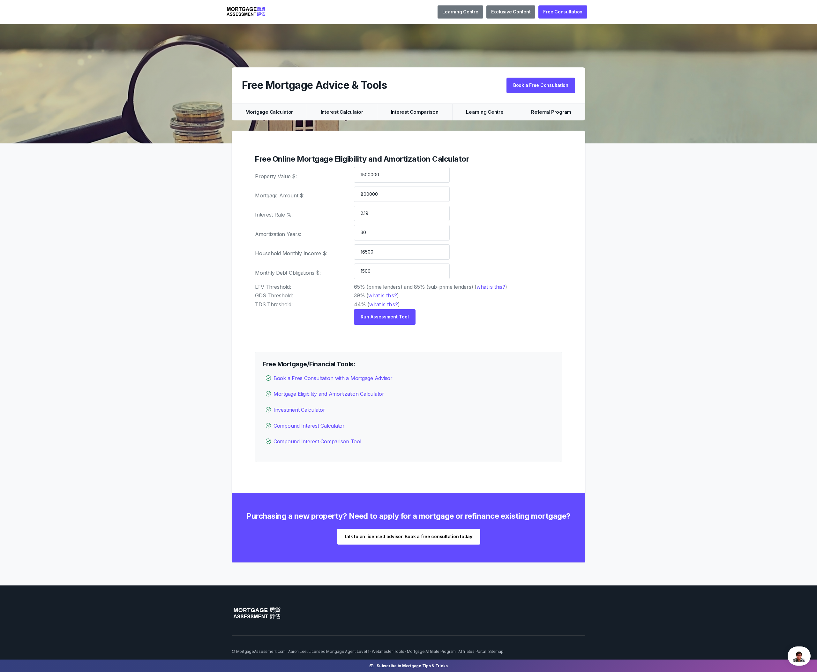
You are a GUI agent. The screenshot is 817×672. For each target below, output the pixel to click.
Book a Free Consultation (540, 85)
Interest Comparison (414, 112)
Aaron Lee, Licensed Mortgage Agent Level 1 (328, 651)
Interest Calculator (342, 112)
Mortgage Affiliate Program (431, 651)
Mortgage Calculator (269, 112)
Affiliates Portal (472, 651)
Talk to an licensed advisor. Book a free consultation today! (409, 536)
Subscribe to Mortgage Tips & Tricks (412, 665)
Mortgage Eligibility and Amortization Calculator (329, 394)
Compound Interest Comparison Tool (317, 441)
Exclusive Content (511, 11)
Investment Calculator (299, 410)
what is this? (490, 287)
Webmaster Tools (388, 651)
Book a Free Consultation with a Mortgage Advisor (333, 378)
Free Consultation (562, 11)
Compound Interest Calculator (309, 426)
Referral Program (551, 112)
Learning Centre (460, 11)
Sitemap (495, 651)
